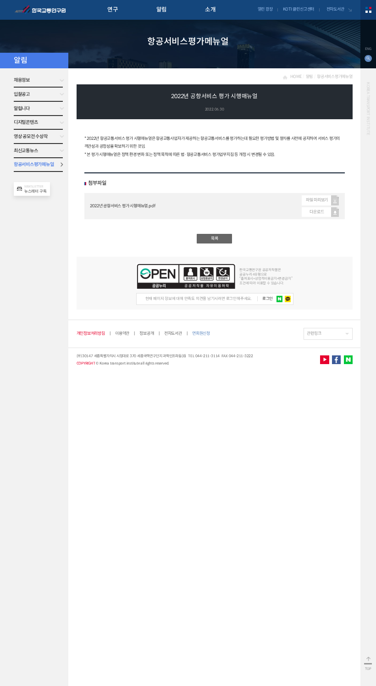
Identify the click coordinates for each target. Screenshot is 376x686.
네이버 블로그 (348, 359)
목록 (214, 238)
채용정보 (22, 80)
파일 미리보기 (317, 200)
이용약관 (122, 333)
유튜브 (324, 359)
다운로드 (317, 212)
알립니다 (22, 108)
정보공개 (146, 333)
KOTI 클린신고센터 (298, 9)
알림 (161, 9)
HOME (295, 76)
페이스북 (336, 359)
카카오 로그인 (288, 299)
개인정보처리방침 (91, 333)
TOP (368, 669)
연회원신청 (201, 333)
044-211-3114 (207, 356)
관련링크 (314, 333)
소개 (210, 9)
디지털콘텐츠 (26, 122)
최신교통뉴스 (26, 151)
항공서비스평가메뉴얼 (34, 164)
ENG (368, 49)
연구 (112, 9)
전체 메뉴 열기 (368, 10)
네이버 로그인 (279, 299)
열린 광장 (265, 9)
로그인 (267, 298)
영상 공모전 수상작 (30, 136)
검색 (368, 58)
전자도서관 (335, 9)
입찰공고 (22, 94)
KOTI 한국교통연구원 (40, 10)
